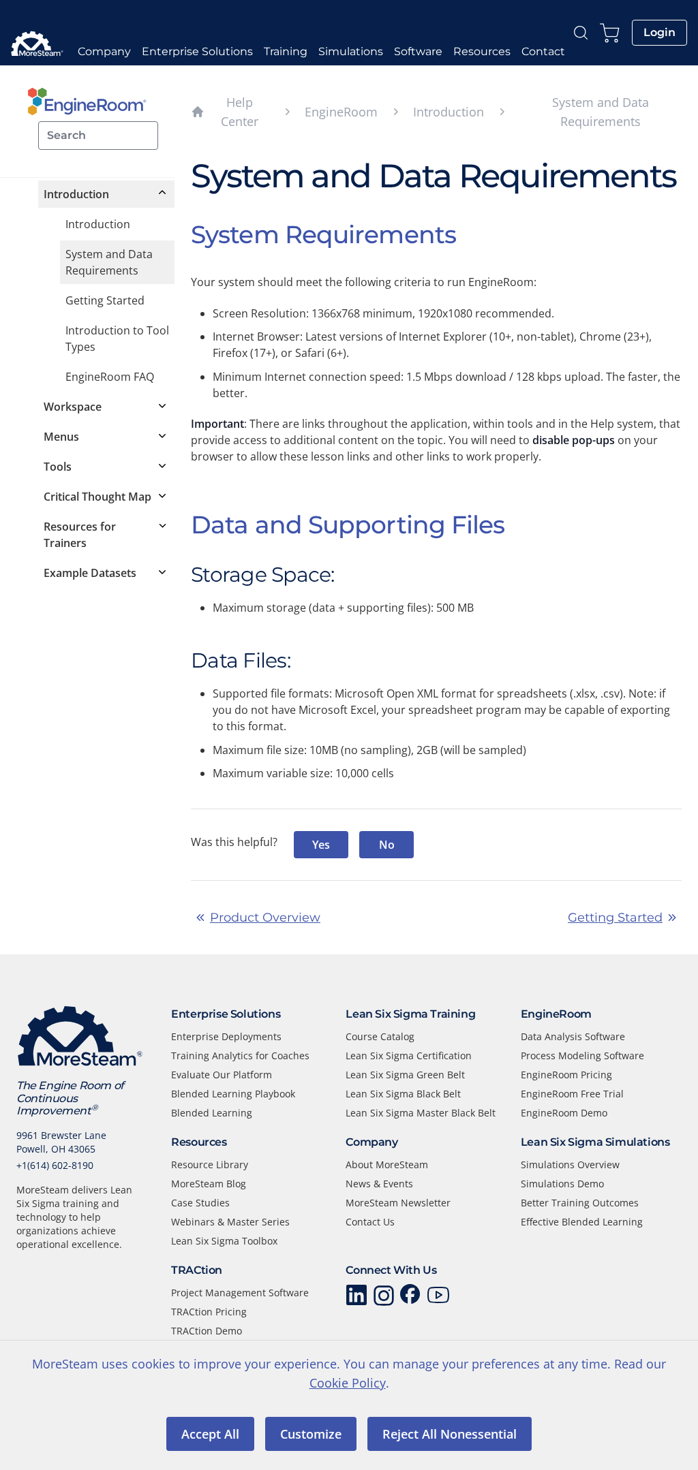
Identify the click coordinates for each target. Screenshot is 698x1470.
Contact (543, 51)
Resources (482, 51)
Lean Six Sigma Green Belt (405, 1074)
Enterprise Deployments (226, 1036)
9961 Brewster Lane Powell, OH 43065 (61, 1142)
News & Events (379, 1183)
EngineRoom (341, 112)
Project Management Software (240, 1292)
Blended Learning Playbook (233, 1093)
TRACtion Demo (206, 1330)
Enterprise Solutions (197, 51)
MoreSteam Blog (208, 1183)
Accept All (210, 1434)
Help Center (224, 111)
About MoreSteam (387, 1164)
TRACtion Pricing (209, 1311)
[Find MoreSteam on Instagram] (384, 1296)
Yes (321, 844)
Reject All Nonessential (449, 1434)
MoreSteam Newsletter (398, 1202)
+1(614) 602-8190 (54, 1165)
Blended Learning (211, 1112)
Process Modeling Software (582, 1055)
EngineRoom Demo (564, 1112)
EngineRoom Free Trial (572, 1093)
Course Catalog (380, 1036)
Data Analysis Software (573, 1036)
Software (418, 51)
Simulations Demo (562, 1183)
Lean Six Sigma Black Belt (403, 1093)
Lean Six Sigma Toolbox (224, 1240)
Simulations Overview (570, 1164)
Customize (311, 1434)
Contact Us (370, 1221)
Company (104, 51)
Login (659, 32)
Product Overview (265, 917)
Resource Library (209, 1164)
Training (285, 51)
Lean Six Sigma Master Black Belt (421, 1112)
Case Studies (200, 1202)
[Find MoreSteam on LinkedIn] (356, 1296)
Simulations (350, 51)
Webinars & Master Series (230, 1221)
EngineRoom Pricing (566, 1074)
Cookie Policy (347, 1383)
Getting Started (615, 917)
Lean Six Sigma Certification (409, 1055)
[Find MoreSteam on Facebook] (411, 1296)
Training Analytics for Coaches (240, 1055)
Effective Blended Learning (582, 1221)
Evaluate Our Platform (221, 1074)
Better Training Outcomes (580, 1202)
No (387, 844)
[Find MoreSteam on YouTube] (438, 1296)
